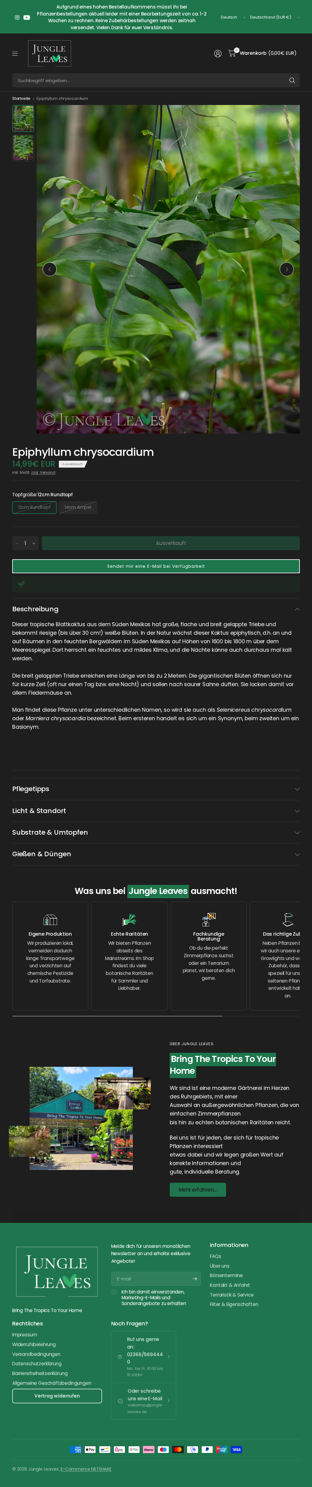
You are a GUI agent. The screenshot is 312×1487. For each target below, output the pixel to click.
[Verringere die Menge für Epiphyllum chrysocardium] (17, 543)
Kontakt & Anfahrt (230, 1285)
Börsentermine (226, 1275)
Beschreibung (35, 609)
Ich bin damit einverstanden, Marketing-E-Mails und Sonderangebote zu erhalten (154, 1298)
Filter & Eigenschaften (234, 1304)
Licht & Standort (39, 810)
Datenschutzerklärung (36, 1363)
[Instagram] (17, 17)
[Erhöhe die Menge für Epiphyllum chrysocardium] (33, 543)
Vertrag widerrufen (57, 1396)
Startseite (21, 98)
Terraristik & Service (232, 1295)
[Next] (287, 269)
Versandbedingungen (36, 1354)
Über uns (219, 1266)
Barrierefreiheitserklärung (39, 1373)
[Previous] (50, 269)
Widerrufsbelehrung (34, 1344)
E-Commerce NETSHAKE (86, 1469)
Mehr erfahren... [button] (198, 1189)
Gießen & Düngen (41, 854)
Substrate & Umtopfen (50, 832)
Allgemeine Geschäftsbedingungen (51, 1383)
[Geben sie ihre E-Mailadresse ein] (195, 1279)
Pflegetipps (30, 789)
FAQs (215, 1256)
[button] (156, 566)
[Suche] (292, 80)
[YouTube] (27, 17)
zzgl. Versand (43, 472)
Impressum (24, 1335)
